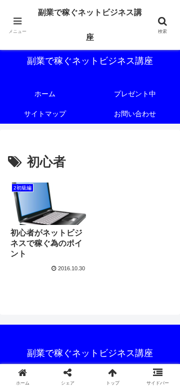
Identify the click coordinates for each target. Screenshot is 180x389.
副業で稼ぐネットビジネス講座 (90, 24)
